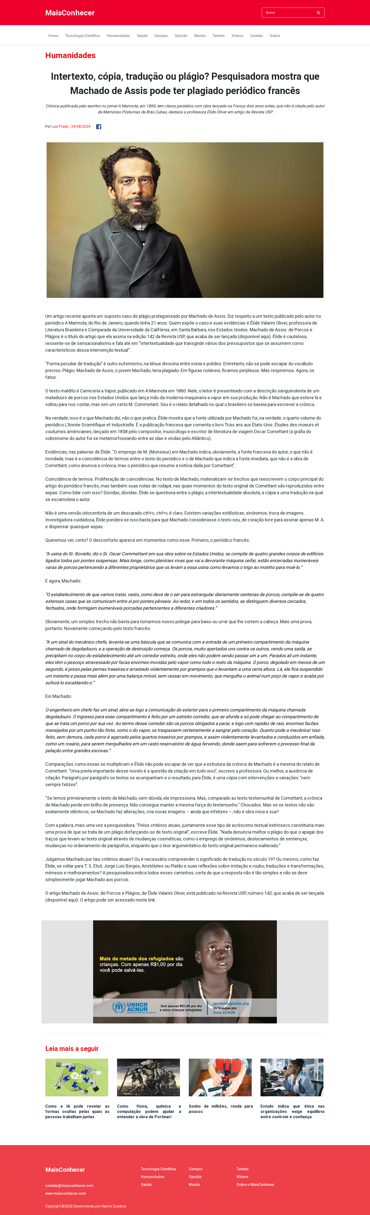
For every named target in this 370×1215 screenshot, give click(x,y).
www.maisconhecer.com (65, 1193)
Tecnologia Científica (82, 36)
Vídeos (237, 36)
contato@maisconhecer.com (69, 1186)
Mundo (200, 36)
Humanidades (118, 36)
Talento (219, 36)
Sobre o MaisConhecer (256, 1185)
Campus (161, 36)
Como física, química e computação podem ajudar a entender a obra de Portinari (149, 1111)
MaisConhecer (70, 12)
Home (53, 36)
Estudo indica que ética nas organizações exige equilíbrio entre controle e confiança (293, 1111)
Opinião (181, 36)
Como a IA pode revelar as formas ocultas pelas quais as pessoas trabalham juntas (77, 1111)
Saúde (142, 36)
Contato (256, 36)
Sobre (275, 36)
